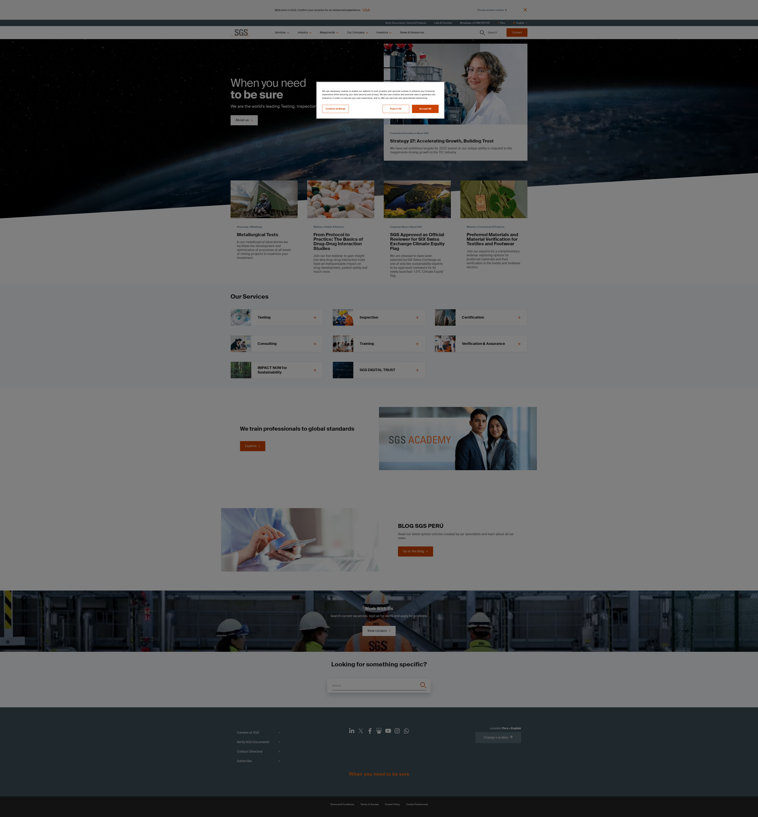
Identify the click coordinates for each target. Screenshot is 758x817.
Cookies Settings (335, 108)
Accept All (425, 108)
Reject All (396, 108)
